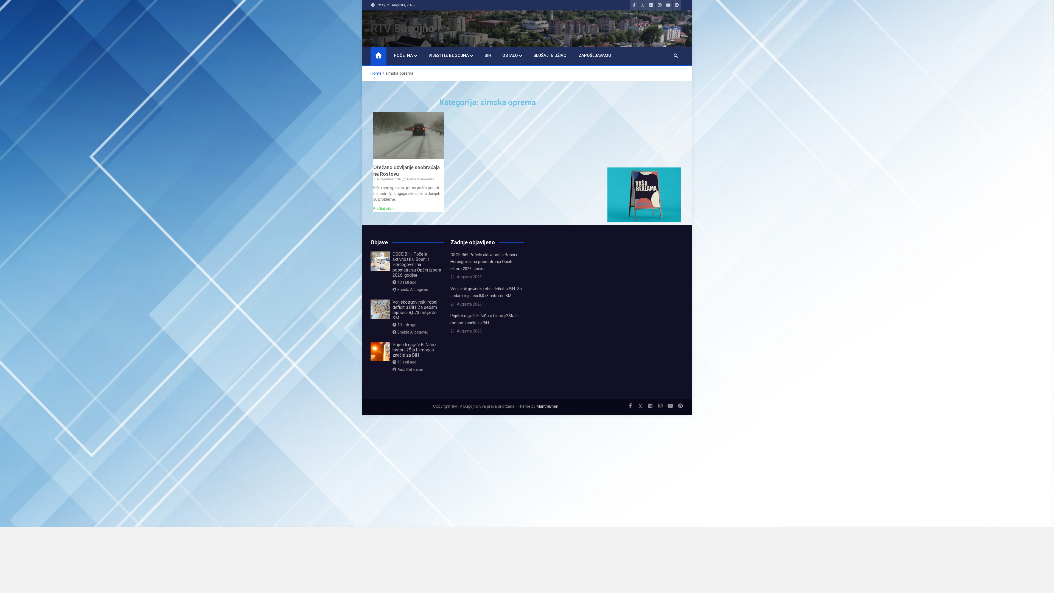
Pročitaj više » (383, 209)
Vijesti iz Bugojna (448, 55)
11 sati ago (406, 362)
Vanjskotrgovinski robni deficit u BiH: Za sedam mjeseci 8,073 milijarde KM (415, 310)
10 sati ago (406, 282)
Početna (403, 55)
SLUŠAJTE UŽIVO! (551, 55)
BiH (487, 55)
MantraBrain (547, 406)
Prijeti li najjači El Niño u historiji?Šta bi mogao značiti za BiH (415, 350)
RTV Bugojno (402, 28)
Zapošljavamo (595, 55)
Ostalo (510, 55)
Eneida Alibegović (412, 289)
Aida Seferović (410, 369)
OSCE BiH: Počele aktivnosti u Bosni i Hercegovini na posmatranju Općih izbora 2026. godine (417, 264)
